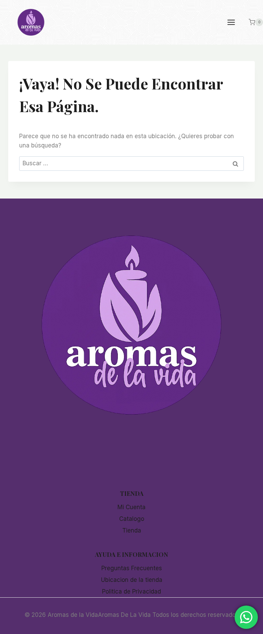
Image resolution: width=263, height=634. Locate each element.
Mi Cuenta (131, 507)
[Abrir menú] (234, 22)
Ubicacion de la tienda (131, 579)
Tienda (131, 530)
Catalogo (131, 518)
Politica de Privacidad (131, 591)
